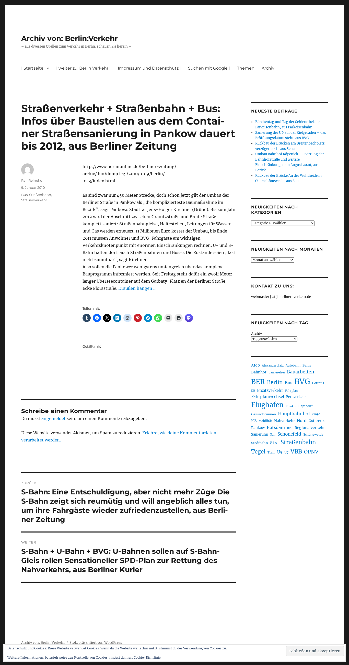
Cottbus (318, 383)
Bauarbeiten (300, 372)
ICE (254, 421)
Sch (272, 434)
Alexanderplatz (273, 365)
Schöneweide (313, 434)
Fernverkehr (296, 397)
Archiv (256, 333)
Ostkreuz (316, 420)
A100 (255, 365)
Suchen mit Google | (209, 68)
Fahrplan (291, 391)
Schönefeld (289, 434)
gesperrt (307, 406)
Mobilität (265, 421)
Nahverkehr (284, 420)
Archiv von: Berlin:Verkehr (69, 38)
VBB (296, 451)
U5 (279, 452)
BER (258, 382)
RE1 (290, 428)
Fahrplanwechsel (267, 396)
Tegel (258, 451)
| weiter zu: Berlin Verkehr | (83, 68)
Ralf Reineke (31, 180)
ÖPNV (311, 452)
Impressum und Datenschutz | (149, 68)
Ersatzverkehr (270, 390)
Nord (302, 420)
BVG (302, 381)
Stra (274, 442)
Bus (24, 195)
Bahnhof (258, 372)
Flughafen (267, 405)
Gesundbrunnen (263, 414)
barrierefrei (277, 372)
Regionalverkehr (310, 427)
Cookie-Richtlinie (147, 657)
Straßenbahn (40, 195)
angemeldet (53, 418)
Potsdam (276, 427)
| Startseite (32, 68)
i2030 (316, 414)
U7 (286, 452)
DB (253, 391)
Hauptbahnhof (294, 414)
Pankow (258, 428)
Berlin (275, 382)
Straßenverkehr (34, 200)
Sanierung (259, 434)
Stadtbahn (259, 443)
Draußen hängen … (137, 288)
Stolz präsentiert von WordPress (95, 642)
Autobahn (293, 365)
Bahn (307, 365)
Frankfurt (292, 406)
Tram (271, 452)
